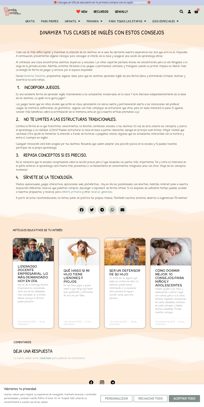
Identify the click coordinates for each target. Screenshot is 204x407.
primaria (76, 192)
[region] (102, 395)
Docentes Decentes (35, 76)
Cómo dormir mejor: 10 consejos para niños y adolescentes (169, 277)
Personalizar (116, 398)
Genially (121, 11)
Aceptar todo (184, 398)
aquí (137, 112)
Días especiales (164, 21)
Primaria (93, 21)
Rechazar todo (150, 398)
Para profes (49, 21)
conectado (45, 358)
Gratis (30, 21)
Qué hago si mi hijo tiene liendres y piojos (77, 276)
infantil (66, 192)
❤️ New (81, 11)
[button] (181, 11)
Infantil (70, 21)
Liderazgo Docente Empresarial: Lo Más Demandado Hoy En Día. (33, 273)
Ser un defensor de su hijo (124, 272)
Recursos (101, 11)
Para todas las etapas (125, 21)
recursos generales (101, 192)
